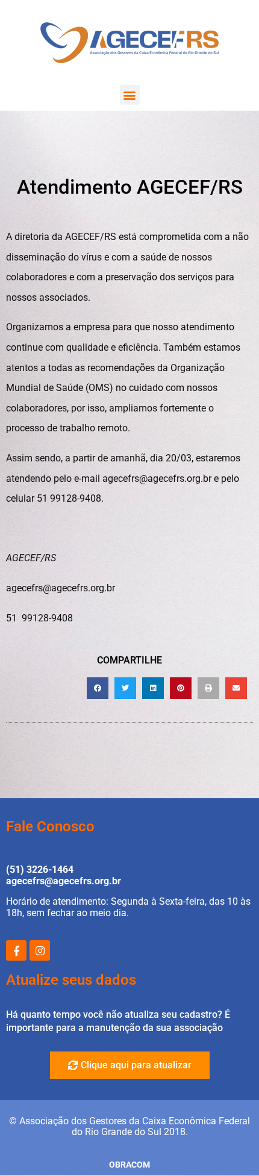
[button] (130, 95)
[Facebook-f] (16, 950)
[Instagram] (40, 950)
